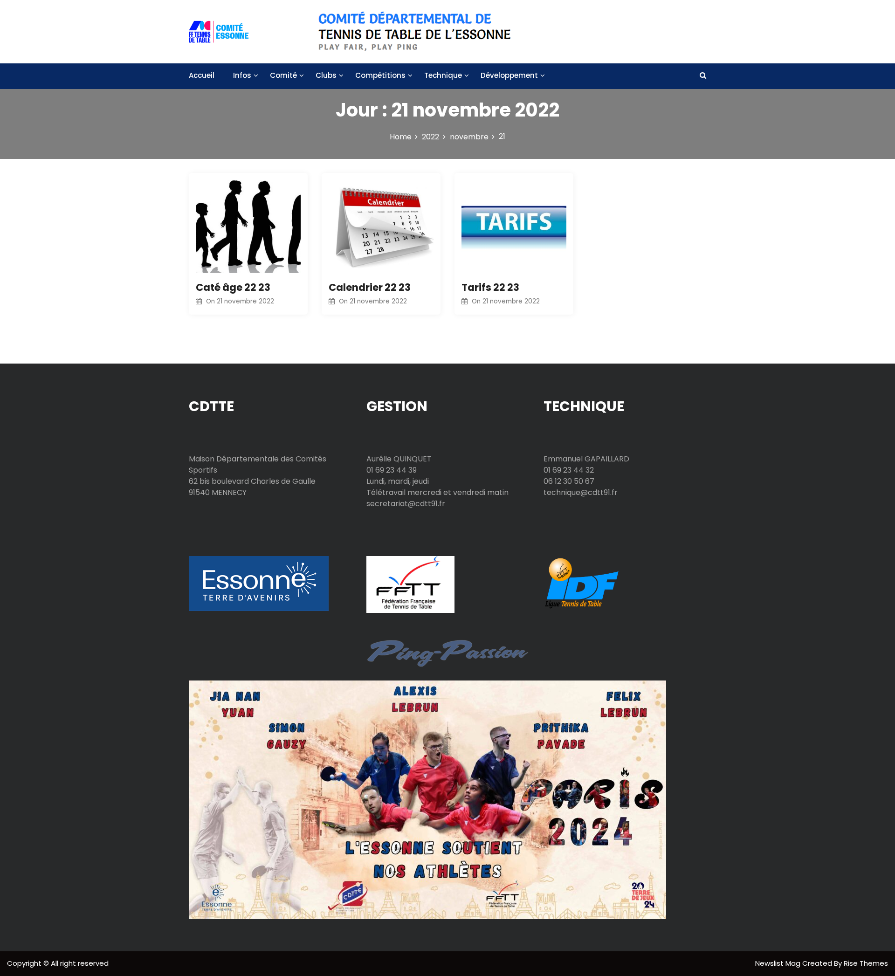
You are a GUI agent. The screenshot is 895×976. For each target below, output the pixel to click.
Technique (443, 75)
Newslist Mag (778, 963)
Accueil (201, 75)
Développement (509, 75)
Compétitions (380, 75)
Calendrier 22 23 (370, 287)
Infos (242, 75)
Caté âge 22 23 (233, 287)
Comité (283, 75)
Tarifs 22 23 (490, 287)
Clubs (326, 75)
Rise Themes (866, 963)
